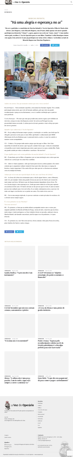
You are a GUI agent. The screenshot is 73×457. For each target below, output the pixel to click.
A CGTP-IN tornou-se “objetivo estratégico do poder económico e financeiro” (51, 275)
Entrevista (8, 12)
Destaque (40, 403)
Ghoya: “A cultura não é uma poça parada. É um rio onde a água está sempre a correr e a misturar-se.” (17, 380)
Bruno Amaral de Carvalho (21, 45)
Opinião (40, 427)
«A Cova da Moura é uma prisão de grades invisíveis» (51, 309)
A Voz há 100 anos (42, 410)
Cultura (39, 405)
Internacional (41, 414)
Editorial (40, 421)
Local (39, 423)
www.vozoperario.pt (39, 454)
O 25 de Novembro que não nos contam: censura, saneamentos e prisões (19, 309)
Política (39, 407)
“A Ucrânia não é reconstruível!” (16, 341)
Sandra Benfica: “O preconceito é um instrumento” (18, 274)
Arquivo (6, 435)
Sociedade (40, 416)
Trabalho (40, 412)
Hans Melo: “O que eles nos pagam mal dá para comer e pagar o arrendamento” (53, 379)
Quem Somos (7, 437)
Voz (39, 425)
